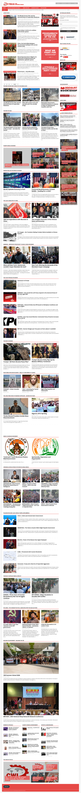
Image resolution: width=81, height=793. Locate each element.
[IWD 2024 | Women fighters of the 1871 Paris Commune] (5, 754)
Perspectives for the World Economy (12, 170)
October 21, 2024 (45, 627)
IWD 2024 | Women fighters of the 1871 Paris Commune (14, 753)
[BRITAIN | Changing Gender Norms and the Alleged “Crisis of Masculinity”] (5, 741)
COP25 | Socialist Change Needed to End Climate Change (33, 751)
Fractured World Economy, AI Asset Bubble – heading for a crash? (43, 190)
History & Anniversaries (47, 725)
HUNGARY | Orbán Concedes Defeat (11, 389)
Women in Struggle (8, 725)
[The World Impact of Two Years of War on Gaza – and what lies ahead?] (12, 119)
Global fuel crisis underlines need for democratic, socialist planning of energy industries (33, 745)
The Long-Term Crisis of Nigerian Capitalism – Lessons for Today (19, 395)
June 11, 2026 (20, 541)
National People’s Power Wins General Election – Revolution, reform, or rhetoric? (30, 626)
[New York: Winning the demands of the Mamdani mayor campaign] (45, 255)
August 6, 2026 (6, 676)
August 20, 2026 (20, 18)
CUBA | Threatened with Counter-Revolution (29, 552)
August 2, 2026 (35, 460)
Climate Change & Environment (30, 725)
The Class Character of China (10, 200)
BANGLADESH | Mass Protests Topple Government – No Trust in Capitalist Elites (30, 505)
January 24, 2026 (8, 166)
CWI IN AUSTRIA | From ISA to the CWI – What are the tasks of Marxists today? (38, 767)
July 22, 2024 (44, 392)
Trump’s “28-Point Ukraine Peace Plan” (16, 362)
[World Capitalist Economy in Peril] (16, 180)
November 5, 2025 (36, 156)
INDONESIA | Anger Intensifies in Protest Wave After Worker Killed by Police (49, 485)
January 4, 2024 (25, 130)
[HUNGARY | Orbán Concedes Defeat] (12, 381)
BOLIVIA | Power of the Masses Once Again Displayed (32, 540)
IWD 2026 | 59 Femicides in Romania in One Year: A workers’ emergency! (14, 728)
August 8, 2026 (6, 460)
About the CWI (26, 7)
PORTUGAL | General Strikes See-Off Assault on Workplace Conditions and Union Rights (37, 305)
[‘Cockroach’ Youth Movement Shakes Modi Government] (16, 447)
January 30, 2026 (21, 235)
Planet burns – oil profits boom (25, 71)
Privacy (75, 3)
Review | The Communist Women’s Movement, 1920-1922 (15, 748)
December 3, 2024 (49, 166)
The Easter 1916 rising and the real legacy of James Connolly (52, 741)
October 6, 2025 (6, 131)
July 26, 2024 (8, 780)
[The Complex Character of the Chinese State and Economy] (45, 210)
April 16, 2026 (6, 392)
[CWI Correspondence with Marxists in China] (16, 210)
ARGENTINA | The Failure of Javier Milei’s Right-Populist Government (36, 528)
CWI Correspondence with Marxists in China (15, 220)
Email (61, 24)
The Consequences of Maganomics (37, 165)
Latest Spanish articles (66, 113)
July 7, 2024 (35, 770)
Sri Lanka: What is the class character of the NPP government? (10, 626)
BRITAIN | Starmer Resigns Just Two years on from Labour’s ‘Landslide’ (36, 329)
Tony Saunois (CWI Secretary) (30, 47)
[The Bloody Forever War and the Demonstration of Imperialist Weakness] (9, 20)
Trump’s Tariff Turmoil (51, 154)
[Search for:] (72, 9)
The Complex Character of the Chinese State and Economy (44, 220)
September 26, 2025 (7, 628)
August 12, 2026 (20, 73)
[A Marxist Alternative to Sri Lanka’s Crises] (50, 616)
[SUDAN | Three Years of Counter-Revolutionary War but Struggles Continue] (16, 585)
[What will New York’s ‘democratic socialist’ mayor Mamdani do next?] (16, 255)
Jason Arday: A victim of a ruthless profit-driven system (26, 30)
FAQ (73, 16)
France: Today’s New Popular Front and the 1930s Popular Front (51, 753)
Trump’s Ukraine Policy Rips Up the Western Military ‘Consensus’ (43, 360)
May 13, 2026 (6, 599)
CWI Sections (43, 7)
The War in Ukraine (8, 341)
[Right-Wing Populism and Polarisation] (50, 381)
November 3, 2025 (36, 192)
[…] (10, 138)
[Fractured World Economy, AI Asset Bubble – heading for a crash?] (45, 180)
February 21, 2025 (35, 598)
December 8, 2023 (45, 131)
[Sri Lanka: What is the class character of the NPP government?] (12, 616)
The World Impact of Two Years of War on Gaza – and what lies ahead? (11, 129)
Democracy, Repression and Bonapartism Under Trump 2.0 (38, 153)
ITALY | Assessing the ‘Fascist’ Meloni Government (30, 389)
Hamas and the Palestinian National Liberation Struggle (30, 128)
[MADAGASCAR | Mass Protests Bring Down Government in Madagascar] (12, 475)
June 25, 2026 (20, 330)
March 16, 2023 (36, 780)
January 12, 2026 (7, 268)
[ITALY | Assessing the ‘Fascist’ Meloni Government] (31, 381)
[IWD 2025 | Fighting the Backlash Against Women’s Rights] (5, 735)
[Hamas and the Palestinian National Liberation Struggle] (31, 119)
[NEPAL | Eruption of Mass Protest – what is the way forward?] (31, 475)
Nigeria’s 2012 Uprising (39, 413)
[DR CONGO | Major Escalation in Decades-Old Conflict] (45, 585)
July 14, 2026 (20, 517)
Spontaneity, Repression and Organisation (41, 458)
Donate (69, 3)
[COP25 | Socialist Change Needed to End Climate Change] (24, 752)
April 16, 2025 (49, 156)
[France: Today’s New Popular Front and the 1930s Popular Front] (43, 754)
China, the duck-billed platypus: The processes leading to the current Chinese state (27, 45)
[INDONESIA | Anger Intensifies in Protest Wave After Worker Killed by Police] (50, 475)
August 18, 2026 (20, 33)
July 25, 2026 (6, 222)
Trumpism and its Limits (51, 165)
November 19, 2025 (31, 753)
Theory (58, 3)
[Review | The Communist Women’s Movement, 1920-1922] (5, 748)
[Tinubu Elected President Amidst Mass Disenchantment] (16, 406)
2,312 (15, 84)
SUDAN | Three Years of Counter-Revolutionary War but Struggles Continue (14, 596)
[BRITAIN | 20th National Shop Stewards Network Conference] (31, 699)
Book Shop (64, 3)
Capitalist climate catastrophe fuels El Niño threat (33, 734)
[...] (37, 26)
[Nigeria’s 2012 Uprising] (45, 405)
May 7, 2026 (49, 737)
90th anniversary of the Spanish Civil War (52, 728)
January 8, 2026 (20, 565)
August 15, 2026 (20, 47)
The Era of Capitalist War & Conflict (12, 576)
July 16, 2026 (20, 307)
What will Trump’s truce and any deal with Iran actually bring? (30, 104)
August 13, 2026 (20, 61)
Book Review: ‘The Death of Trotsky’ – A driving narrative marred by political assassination (51, 735)
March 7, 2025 (35, 363)
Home (4, 7)
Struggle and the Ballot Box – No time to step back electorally (52, 778)
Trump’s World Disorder (9, 145)
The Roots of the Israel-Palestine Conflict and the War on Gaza (49, 129)
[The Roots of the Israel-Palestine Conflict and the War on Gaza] (50, 119)
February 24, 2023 (50, 780)
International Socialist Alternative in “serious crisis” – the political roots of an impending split (51, 766)
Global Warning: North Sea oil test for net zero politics (33, 739)
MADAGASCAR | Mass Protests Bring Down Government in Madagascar (11, 485)
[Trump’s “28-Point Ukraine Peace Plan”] (16, 351)
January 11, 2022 (35, 415)
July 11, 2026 (20, 319)
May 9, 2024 (49, 770)
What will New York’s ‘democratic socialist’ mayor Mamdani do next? (15, 266)
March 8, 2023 (6, 419)
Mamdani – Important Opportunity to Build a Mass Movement (18, 244)
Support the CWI (35, 7)
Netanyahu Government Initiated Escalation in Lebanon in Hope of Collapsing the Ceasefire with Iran (49, 105)
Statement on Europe (23, 280)
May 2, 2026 (20, 553)
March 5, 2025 (11, 737)
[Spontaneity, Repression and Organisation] (45, 447)
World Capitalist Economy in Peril (14, 189)
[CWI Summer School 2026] (31, 658)
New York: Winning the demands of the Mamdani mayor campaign (45, 266)
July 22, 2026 (20, 295)
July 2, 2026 (6, 718)
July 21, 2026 (49, 729)
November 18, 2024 (26, 628)
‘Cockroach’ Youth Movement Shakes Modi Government (15, 458)
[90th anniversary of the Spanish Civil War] (43, 728)
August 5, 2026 (30, 735)
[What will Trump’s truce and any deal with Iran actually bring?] (31, 94)
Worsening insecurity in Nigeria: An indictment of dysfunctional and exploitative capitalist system (27, 58)
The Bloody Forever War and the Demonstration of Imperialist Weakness (28, 16)
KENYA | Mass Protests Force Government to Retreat (49, 504)
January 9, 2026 (35, 268)
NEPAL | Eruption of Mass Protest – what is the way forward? (29, 485)
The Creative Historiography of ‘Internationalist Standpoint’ (15, 778)
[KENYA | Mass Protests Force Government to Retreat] (50, 496)
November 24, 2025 (7, 363)
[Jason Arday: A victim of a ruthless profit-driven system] (9, 34)
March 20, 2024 (11, 749)
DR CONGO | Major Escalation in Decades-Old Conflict (42, 595)
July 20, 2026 (35, 222)
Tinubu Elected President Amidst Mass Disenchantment (15, 417)
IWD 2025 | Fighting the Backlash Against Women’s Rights (14, 735)
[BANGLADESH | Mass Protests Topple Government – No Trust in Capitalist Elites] (31, 496)
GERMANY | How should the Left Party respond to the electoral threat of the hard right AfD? (37, 293)
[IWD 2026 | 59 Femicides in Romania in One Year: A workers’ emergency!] (5, 728)
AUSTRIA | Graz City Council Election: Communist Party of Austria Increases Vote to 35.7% (38, 317)
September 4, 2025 (50, 749)
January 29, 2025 (36, 166)
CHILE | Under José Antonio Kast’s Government (30, 516)
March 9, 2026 (11, 730)
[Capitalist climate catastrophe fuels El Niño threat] (24, 734)
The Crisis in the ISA (8, 759)
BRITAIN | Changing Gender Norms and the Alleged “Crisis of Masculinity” (14, 741)
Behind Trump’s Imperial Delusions (16, 165)
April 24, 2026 (20, 282)
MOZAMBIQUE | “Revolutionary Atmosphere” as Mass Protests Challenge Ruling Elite (12, 505)
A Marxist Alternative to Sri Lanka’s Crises (48, 625)
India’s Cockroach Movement (10, 436)
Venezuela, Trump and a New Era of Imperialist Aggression (33, 564)
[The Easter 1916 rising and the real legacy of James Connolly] (43, 742)
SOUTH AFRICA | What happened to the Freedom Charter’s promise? (51, 747)
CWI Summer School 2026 (11, 675)
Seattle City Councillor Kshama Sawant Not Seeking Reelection (37, 778)
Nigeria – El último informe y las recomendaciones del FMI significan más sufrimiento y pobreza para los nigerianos (68, 125)
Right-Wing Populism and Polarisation (48, 389)
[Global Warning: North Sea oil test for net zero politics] (24, 740)
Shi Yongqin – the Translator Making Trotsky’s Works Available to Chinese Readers (37, 232)
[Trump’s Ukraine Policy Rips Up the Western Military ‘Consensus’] (45, 350)
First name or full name (64, 20)
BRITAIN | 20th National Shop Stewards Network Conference (23, 716)
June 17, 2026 (20, 529)
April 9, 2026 (30, 747)
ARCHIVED (6, 786)
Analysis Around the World (14, 7)
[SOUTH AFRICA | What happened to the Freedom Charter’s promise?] (43, 747)
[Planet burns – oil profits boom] (9, 76)
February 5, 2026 (26, 392)
